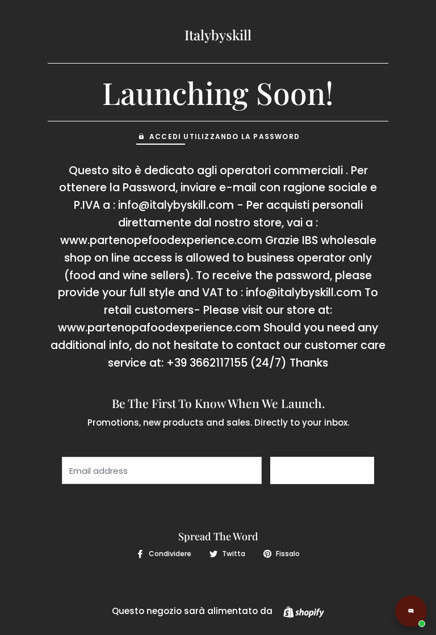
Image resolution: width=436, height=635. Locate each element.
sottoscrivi (322, 470)
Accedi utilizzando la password (224, 136)
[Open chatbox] (411, 611)
